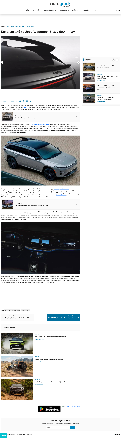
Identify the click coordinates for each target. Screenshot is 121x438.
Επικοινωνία (29, 434)
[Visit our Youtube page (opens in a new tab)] (119, 10)
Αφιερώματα (49, 10)
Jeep (6, 310)
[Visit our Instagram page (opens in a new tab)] (113, 10)
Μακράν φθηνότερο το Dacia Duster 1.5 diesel (19, 317)
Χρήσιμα (75, 10)
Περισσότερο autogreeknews (7, 434)
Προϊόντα (86, 10)
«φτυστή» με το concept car (40, 124)
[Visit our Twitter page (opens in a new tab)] (116, 10)
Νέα (27, 10)
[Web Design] (117, 434)
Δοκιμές (36, 10)
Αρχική (3, 26)
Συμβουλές (63, 10)
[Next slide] (78, 62)
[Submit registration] (72, 427)
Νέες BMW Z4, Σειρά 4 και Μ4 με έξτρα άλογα (62, 317)
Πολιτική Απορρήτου (21, 434)
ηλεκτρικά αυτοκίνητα (14, 310)
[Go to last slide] (113, 59)
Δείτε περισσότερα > (39, 339)
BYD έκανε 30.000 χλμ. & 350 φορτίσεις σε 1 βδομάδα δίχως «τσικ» (106, 87)
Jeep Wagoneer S (25, 310)
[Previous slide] (2, 62)
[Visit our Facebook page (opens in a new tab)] (110, 10)
